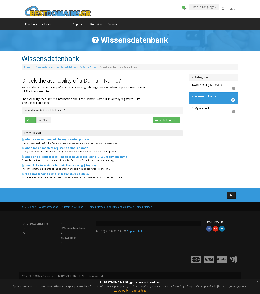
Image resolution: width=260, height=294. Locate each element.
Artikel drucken (168, 120)
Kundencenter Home (38, 24)
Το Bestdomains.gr (37, 223)
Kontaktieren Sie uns (103, 24)
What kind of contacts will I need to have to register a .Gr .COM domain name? (76, 157)
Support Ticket (136, 231)
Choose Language (203, 7)
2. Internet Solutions (66, 67)
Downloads (69, 238)
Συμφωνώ (121, 290)
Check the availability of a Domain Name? (129, 207)
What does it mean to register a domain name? (56, 148)
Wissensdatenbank (44, 67)
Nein (45, 120)
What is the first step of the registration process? (57, 139)
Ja (31, 120)
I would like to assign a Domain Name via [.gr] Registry (60, 165)
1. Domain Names (88, 67)
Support (78, 24)
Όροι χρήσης (139, 290)
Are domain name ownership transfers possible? (56, 174)
